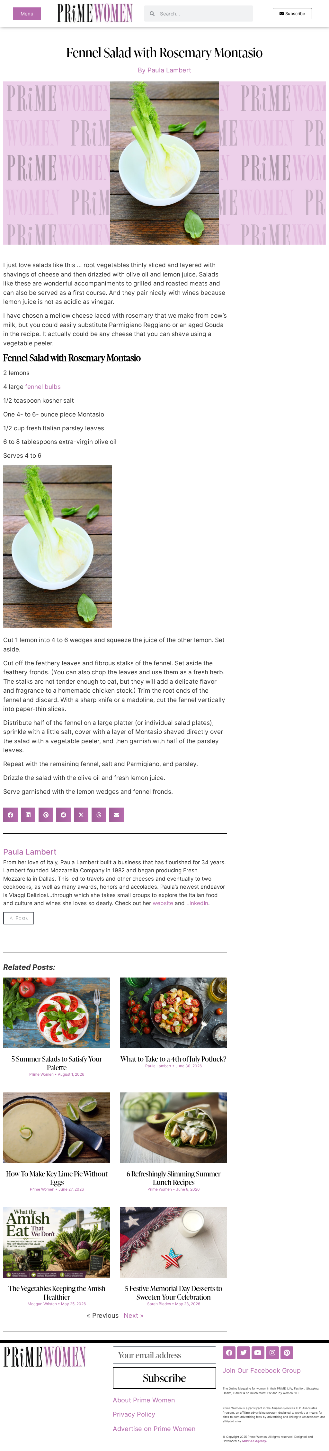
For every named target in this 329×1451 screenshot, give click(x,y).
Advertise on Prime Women (154, 1429)
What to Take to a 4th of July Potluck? (173, 1059)
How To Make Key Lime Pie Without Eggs (57, 1178)
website (163, 903)
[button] (10, 815)
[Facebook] (229, 1352)
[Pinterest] (286, 1352)
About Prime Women (144, 1400)
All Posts (19, 918)
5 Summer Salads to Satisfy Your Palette (57, 1063)
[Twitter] (243, 1352)
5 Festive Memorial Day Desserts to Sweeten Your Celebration (173, 1292)
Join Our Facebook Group (262, 1370)
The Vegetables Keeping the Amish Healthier (56, 1292)
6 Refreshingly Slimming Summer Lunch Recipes (174, 1178)
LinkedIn (197, 903)
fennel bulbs (43, 386)
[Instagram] (272, 1352)
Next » (134, 1315)
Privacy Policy (134, 1414)
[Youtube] (258, 1352)
